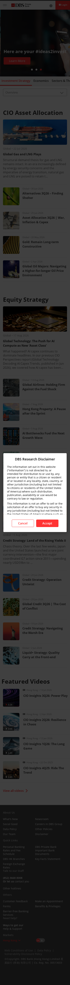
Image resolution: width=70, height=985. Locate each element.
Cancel (22, 523)
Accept (47, 523)
